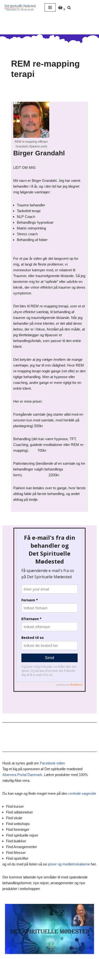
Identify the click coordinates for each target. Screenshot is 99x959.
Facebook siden (52, 763)
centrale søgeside (82, 793)
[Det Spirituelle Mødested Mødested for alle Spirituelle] (20, 7)
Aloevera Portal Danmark (22, 775)
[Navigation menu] (50, 7)
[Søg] (69, 7)
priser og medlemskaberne (69, 864)
